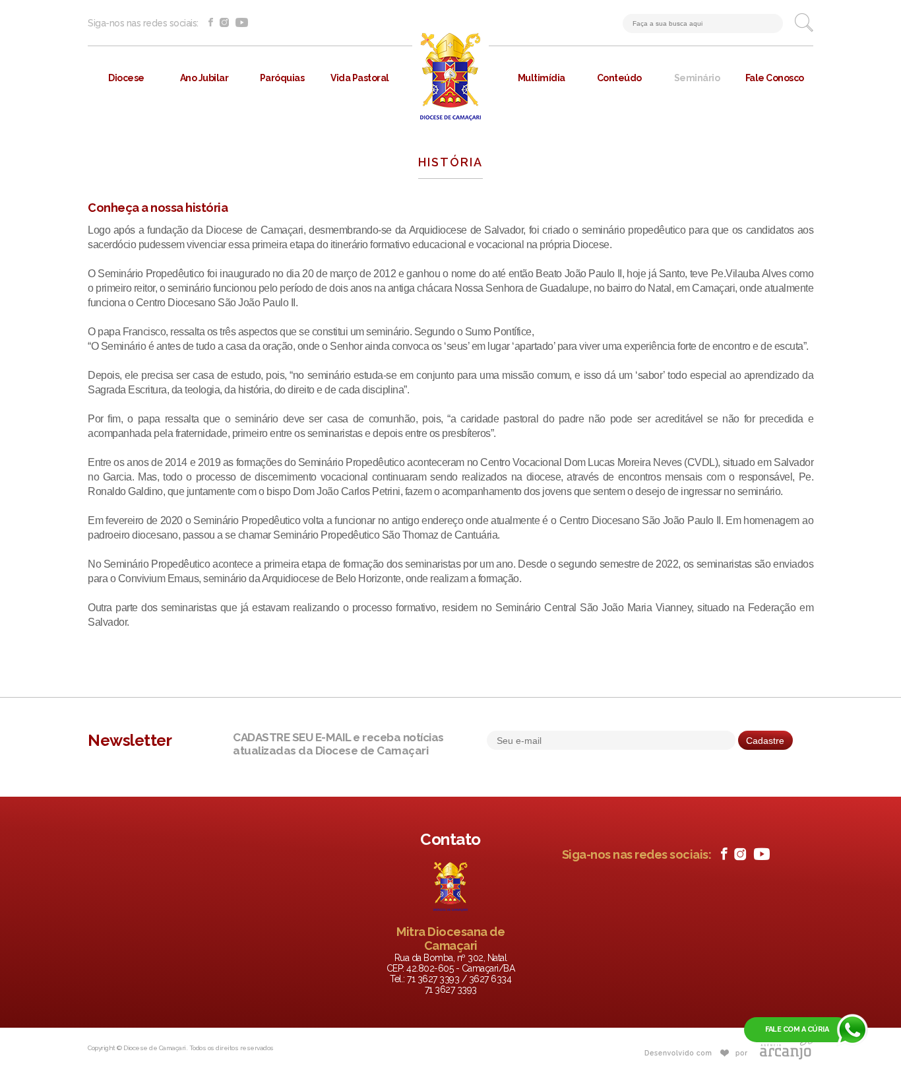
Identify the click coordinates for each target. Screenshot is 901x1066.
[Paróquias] (281, 118)
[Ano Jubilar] (203, 118)
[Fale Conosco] (774, 118)
